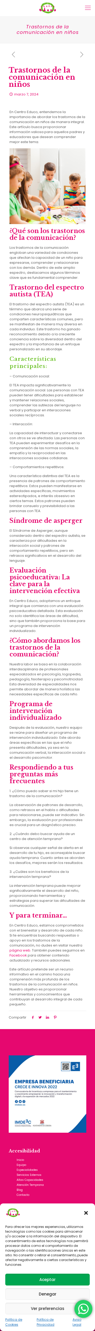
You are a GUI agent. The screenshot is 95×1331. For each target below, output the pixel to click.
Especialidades (27, 1170)
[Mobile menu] (87, 7)
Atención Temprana (30, 1185)
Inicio (20, 1160)
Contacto (23, 1195)
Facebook (18, 955)
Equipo (21, 1165)
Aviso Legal (77, 1322)
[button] (86, 1213)
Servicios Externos (29, 1175)
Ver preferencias (47, 1308)
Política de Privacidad (45, 1322)
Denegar (47, 1294)
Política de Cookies (13, 1322)
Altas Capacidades (30, 1180)
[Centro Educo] (47, 7)
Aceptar (47, 1279)
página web (20, 950)
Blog (20, 1190)
